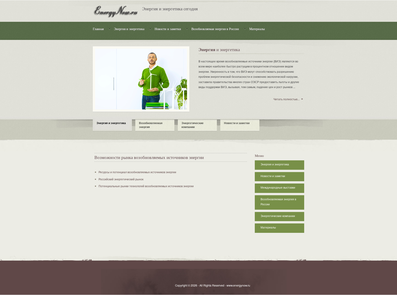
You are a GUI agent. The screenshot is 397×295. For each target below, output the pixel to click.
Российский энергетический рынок (121, 179)
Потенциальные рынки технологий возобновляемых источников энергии (146, 186)
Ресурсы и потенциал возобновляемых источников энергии (137, 172)
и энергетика (219, 50)
